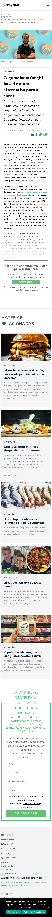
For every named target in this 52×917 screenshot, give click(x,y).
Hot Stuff (6, 17)
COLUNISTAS (8, 848)
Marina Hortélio (16, 130)
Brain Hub (7, 844)
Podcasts (7, 853)
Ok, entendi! (13, 912)
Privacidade (26, 807)
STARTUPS (9, 71)
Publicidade (7, 866)
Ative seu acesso (31, 290)
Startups (5, 20)
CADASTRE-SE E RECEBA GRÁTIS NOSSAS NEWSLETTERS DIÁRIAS (23, 884)
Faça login (33, 287)
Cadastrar (26, 813)
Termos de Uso (31, 803)
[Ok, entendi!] (48, 907)
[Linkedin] (33, 134)
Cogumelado (10, 150)
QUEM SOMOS (8, 857)
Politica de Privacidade (34, 912)
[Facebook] (36, 134)
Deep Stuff (7, 839)
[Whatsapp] (45, 134)
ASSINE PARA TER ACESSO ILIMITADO (21, 878)
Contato (5, 862)
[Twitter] (40, 134)
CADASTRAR (26, 282)
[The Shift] (12, 5)
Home (4, 14)
